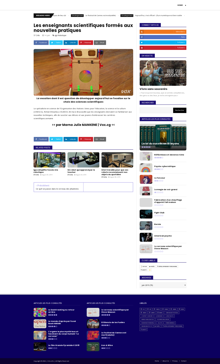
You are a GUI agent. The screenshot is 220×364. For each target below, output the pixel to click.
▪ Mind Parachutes (147, 319)
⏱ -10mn (157, 309)
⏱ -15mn (165, 309)
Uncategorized (66, 15)
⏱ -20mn (173, 309)
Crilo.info (39, 3)
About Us (166, 361)
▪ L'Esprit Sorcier (147, 316)
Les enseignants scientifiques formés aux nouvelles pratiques (83, 28)
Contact (183, 361)
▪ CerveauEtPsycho (171, 312)
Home (157, 361)
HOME (180, 5)
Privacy (174, 361)
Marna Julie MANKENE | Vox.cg (86, 125)
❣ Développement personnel (167, 266)
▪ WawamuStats (146, 326)
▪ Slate (159, 323)
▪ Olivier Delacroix (162, 319)
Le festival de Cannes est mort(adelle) (89, 15)
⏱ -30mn (143, 312)
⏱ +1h (143, 309)
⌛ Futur (144, 266)
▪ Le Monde (158, 316)
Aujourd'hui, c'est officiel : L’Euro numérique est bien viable (147, 15)
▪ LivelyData (169, 316)
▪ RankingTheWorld (147, 323)
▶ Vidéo (152, 266)
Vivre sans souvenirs (153, 89)
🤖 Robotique (60, 35)
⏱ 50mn (159, 312)
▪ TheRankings (170, 323)
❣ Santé (143, 270)
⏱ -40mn (152, 312)
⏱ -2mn (181, 309)
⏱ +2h (149, 309)
